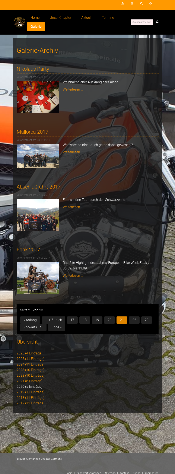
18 (85, 320)
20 (109, 320)
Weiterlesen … (73, 89)
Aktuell (86, 18)
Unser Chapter (60, 18)
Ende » (56, 327)
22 (134, 320)
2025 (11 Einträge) (30, 359)
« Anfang (30, 320)
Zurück (56, 320)
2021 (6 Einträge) (29, 381)
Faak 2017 (28, 250)
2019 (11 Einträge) (30, 392)
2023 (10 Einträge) (30, 370)
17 (72, 320)
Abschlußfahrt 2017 (39, 187)
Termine (108, 18)
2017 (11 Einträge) (30, 403)
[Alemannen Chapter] (19, 26)
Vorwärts (30, 327)
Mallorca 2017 (32, 132)
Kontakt (132, 3)
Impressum (150, 3)
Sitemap (122, 3)
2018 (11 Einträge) (30, 398)
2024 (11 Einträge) (30, 364)
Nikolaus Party (33, 69)
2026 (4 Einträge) (29, 353)
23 (147, 320)
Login (110, 4)
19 (97, 320)
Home (35, 18)
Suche (141, 3)
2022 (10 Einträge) (30, 375)
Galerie (36, 27)
